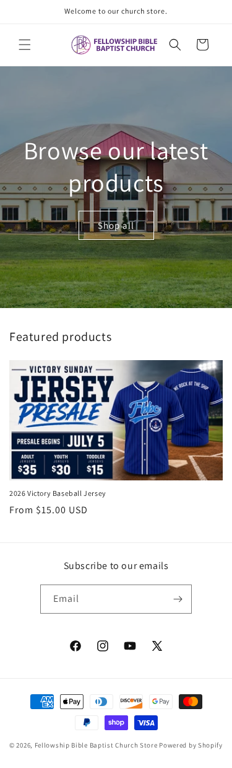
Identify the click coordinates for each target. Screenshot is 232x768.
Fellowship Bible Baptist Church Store (96, 745)
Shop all (116, 225)
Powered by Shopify (191, 745)
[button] (24, 44)
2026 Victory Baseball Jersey (57, 493)
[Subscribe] (177, 599)
